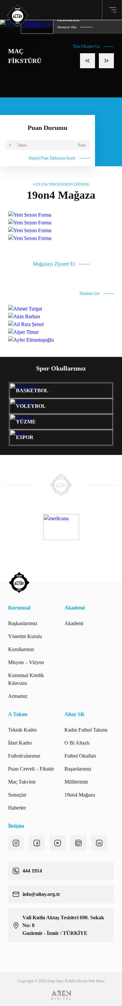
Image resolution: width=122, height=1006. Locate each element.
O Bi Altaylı (76, 743)
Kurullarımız (21, 649)
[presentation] (87, 60)
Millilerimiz (76, 782)
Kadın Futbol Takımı (85, 730)
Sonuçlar (17, 795)
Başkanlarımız (22, 623)
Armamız (17, 696)
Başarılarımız (77, 769)
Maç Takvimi (21, 782)
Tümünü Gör (89, 293)
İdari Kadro (20, 743)
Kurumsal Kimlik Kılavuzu (26, 679)
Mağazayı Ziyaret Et (54, 264)
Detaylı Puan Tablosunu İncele (52, 158)
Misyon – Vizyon (26, 662)
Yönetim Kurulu (25, 636)
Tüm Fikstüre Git (86, 46)
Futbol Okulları (80, 756)
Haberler (17, 808)
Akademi (73, 623)
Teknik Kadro (22, 730)
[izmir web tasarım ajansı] (61, 995)
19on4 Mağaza (79, 795)
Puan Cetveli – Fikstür (31, 769)
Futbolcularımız (24, 756)
